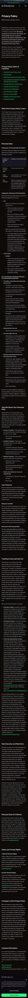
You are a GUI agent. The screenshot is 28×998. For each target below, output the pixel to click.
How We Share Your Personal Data (13, 84)
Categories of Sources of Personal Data (14, 77)
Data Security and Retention (11, 89)
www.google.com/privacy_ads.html (13, 685)
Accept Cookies (14, 995)
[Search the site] (19, 5)
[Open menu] (25, 5)
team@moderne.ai (14, 840)
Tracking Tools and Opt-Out (11, 86)
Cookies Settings (14, 990)
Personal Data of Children (11, 91)
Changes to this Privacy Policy (12, 96)
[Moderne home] (8, 6)
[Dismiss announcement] (26, 2)
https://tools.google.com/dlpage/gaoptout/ (15, 690)
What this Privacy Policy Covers (12, 72)
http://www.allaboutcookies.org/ (10, 734)
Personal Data (7, 74)
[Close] (26, 979)
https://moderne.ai (7, 965)
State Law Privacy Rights (10, 94)
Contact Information (9, 99)
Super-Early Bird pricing (14, 2)
